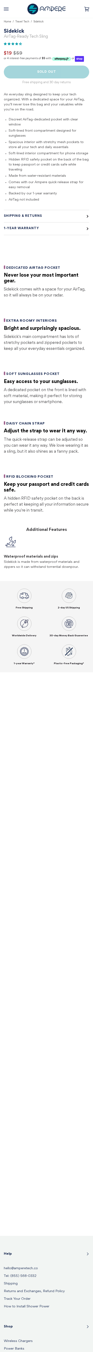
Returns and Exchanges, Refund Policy (34, 1291)
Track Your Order (17, 1298)
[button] (13, 44)
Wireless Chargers (18, 1341)
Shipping (11, 1283)
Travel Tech (22, 22)
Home (7, 22)
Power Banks (14, 1348)
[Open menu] (11, 9)
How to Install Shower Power (26, 1306)
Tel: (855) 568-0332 (20, 1276)
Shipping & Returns (23, 216)
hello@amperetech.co (21, 1268)
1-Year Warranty (21, 228)
